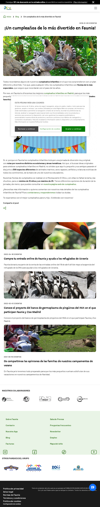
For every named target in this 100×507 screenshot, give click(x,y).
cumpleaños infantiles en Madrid (59, 93)
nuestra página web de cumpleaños (60, 184)
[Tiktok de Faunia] (64, 452)
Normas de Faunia (11, 495)
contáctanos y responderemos (41, 192)
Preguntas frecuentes (60, 425)
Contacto (10, 425)
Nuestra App (12, 431)
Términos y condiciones (14, 498)
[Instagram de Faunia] (5, 452)
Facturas (10, 443)
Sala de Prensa (57, 419)
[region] (50, 116)
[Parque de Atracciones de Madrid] (33, 467)
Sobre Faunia (12, 419)
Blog (8, 437)
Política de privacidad (13, 488)
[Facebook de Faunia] (34, 452)
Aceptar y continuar (73, 129)
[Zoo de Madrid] (56, 467)
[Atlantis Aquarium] (78, 467)
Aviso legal (8, 491)
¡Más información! (80, 2)
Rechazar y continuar (26, 129)
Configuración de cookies (12, 504)
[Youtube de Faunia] (94, 452)
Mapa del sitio (56, 443)
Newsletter (55, 431)
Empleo (53, 437)
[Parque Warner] (11, 467)
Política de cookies (12, 501)
